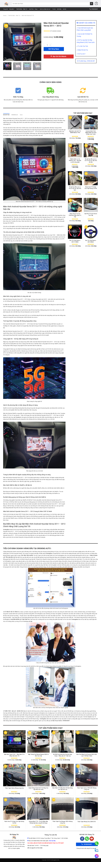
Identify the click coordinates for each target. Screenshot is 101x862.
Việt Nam (47, 120)
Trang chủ (5, 9)
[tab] (6, 114)
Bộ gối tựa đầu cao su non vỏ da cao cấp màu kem (75, 188)
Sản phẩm (11, 9)
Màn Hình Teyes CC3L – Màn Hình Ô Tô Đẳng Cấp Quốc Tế (14, 755)
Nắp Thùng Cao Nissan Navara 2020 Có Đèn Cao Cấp (38, 755)
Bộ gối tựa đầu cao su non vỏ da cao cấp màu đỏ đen (91, 160)
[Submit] (91, 3)
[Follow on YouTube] (91, 839)
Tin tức (54, 9)
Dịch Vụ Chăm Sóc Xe (45, 9)
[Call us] (87, 839)
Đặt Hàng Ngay (53, 49)
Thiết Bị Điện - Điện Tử (14, 15)
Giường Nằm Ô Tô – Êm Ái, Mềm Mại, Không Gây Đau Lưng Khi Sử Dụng (38, 822)
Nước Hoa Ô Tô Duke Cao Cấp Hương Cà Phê (91, 187)
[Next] (38, 42)
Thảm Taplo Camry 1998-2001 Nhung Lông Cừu (86, 788)
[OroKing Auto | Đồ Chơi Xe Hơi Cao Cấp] (6, 3)
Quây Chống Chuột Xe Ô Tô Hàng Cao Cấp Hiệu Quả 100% (38, 788)
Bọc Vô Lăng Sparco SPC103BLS (90, 241)
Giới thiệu (59, 9)
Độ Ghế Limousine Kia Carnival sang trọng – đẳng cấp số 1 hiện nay (62, 755)
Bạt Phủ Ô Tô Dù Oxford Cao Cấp (91, 214)
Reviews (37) (15, 114)
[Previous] (5, 42)
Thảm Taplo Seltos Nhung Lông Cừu (14, 788)
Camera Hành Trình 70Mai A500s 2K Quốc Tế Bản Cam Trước (91, 132)
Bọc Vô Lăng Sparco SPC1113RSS (75, 241)
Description (6, 114)
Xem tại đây (52, 840)
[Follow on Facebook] (82, 839)
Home (4, 15)
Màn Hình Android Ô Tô (28, 15)
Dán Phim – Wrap (33, 9)
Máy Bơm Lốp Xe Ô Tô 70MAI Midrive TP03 (75, 131)
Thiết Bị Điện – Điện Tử (21, 9)
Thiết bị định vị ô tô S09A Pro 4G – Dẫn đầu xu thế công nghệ (75, 160)
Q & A (21, 114)
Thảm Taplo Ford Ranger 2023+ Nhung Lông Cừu (63, 822)
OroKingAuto (49, 553)
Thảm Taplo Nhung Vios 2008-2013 (86, 821)
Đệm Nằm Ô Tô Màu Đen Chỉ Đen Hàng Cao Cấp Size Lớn (62, 788)
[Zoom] (5, 59)
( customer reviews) (55, 31)
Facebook (18, 417)
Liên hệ (64, 9)
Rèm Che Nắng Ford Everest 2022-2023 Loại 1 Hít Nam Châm (86, 755)
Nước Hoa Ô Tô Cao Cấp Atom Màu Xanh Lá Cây (75, 215)
